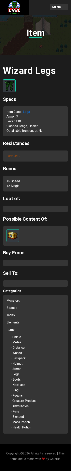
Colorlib (55, 459)
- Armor (15, 369)
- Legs (15, 374)
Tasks (11, 315)
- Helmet (16, 363)
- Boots (15, 379)
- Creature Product (23, 401)
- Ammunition (19, 406)
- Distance (17, 347)
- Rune (14, 411)
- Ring (14, 390)
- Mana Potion (20, 422)
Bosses (12, 308)
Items (11, 330)
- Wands (16, 353)
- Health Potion (20, 427)
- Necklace (17, 385)
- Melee (15, 342)
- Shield (15, 337)
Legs (26, 112)
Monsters (13, 300)
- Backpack (18, 358)
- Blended (17, 417)
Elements (13, 322)
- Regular (16, 395)
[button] (59, 7)
